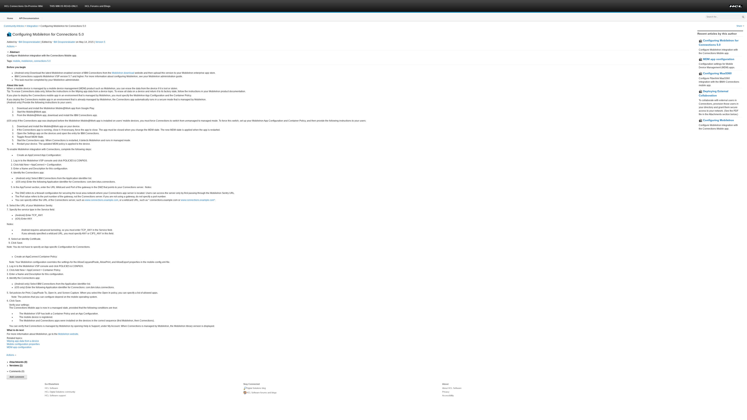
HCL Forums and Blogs (97, 6)
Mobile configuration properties (23, 344)
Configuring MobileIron (718, 120)
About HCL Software (451, 388)
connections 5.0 (42, 61)
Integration (32, 26)
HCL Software (51, 388)
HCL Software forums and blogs (261, 392)
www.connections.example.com (101, 200)
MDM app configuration (718, 59)
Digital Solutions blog (256, 388)
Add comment (17, 377)
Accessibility (448, 395)
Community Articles (14, 26)
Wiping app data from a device (23, 341)
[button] (10, 18)
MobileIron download (123, 73)
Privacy (445, 392)
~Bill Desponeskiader (29, 42)
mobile (16, 61)
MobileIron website (68, 334)
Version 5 (100, 42)
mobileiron (27, 61)
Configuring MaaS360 (717, 73)
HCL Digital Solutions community (60, 392)
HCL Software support (55, 395)
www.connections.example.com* (198, 200)
